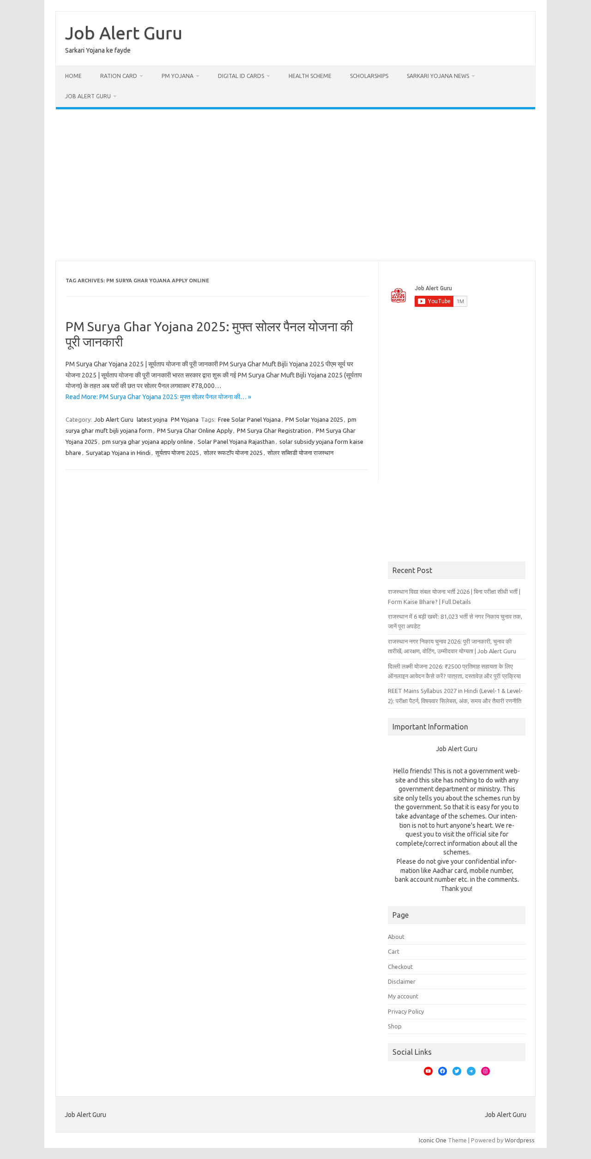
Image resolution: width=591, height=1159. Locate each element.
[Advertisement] (295, 185)
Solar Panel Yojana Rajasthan (236, 441)
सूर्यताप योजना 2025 (177, 452)
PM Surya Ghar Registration (274, 430)
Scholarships (369, 76)
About (396, 936)
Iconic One (432, 1140)
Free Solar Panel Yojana (249, 419)
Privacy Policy (406, 1011)
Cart (393, 951)
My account (403, 996)
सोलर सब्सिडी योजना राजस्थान (300, 452)
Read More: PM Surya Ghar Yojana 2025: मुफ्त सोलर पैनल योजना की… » (158, 396)
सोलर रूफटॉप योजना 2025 (233, 452)
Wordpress (520, 1140)
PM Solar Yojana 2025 (314, 419)
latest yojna (152, 419)
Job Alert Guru (123, 32)
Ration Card (118, 76)
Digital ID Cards (241, 76)
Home (73, 76)
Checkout (400, 966)
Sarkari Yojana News (438, 76)
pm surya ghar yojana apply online (147, 441)
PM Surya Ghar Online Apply (194, 430)
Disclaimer (402, 981)
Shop (395, 1026)
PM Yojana (177, 76)
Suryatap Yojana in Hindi (118, 452)
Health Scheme (310, 76)
